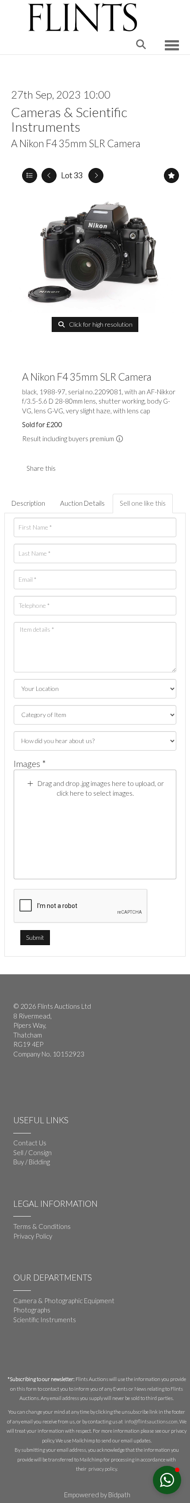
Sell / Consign (32, 1152)
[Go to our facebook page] (21, 1083)
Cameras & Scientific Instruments (69, 119)
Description (28, 503)
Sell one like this (143, 503)
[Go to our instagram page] (88, 468)
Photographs (31, 1310)
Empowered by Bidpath (97, 1495)
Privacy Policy (32, 1236)
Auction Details (82, 503)
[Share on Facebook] (69, 468)
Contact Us (29, 1143)
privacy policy (102, 1469)
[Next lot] (95, 175)
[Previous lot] (49, 175)
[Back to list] (29, 175)
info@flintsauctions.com (151, 1421)
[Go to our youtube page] (39, 1083)
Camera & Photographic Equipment (63, 1301)
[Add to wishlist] (171, 175)
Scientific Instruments (44, 1320)
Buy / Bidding (31, 1162)
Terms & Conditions (42, 1226)
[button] (167, 1480)
